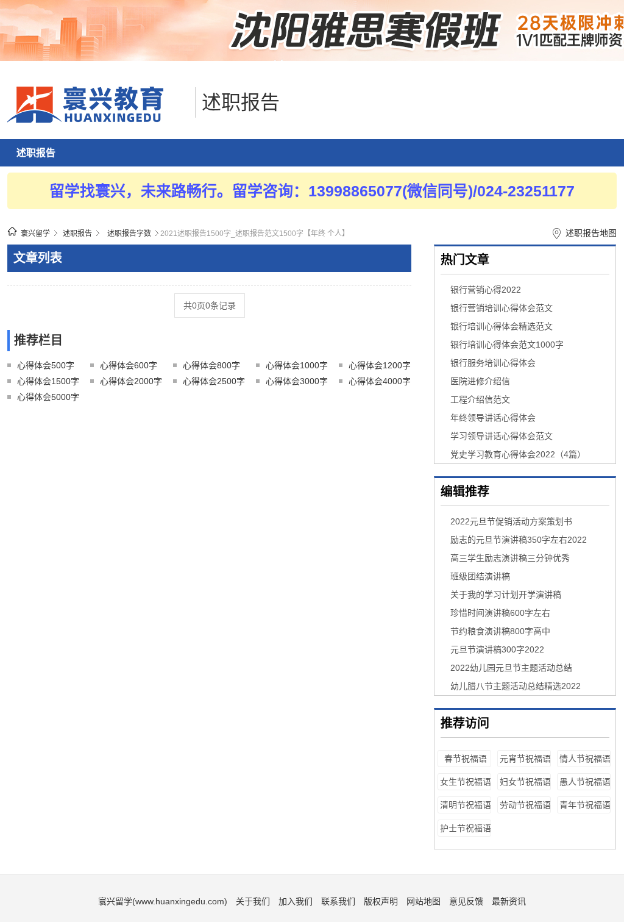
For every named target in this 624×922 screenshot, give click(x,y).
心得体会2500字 (214, 381)
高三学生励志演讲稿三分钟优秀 (510, 558)
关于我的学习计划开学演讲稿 (505, 594)
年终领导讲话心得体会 (493, 418)
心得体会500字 (45, 365)
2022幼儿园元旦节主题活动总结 (511, 668)
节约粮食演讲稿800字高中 (500, 631)
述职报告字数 (129, 233)
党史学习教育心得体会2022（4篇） (518, 454)
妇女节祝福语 (525, 782)
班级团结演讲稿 (480, 576)
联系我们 (338, 901)
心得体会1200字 (380, 365)
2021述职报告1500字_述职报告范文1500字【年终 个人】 (254, 233)
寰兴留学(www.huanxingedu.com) (162, 901)
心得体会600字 (128, 365)
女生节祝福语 (465, 782)
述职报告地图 (591, 233)
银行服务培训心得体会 (493, 363)
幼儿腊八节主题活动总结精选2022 (515, 686)
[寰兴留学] (98, 120)
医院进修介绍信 (480, 381)
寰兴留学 (35, 233)
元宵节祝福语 (525, 758)
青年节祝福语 (585, 805)
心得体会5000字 (48, 397)
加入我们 (295, 901)
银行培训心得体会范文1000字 (507, 344)
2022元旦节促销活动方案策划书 (511, 521)
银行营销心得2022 (485, 290)
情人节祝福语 (585, 758)
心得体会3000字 (297, 381)
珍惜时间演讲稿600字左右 (500, 613)
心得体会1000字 (297, 365)
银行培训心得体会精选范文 (501, 326)
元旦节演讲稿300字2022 (497, 649)
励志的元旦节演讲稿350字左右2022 (518, 540)
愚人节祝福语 (585, 782)
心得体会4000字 (380, 381)
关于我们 (253, 901)
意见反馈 (466, 901)
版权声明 (381, 901)
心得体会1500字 (48, 381)
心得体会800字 (211, 365)
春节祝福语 (465, 758)
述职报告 (241, 102)
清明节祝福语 (465, 805)
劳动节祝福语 (525, 805)
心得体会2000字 (131, 381)
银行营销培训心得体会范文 (501, 308)
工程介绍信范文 (480, 399)
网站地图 (423, 901)
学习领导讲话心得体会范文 (501, 436)
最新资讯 (509, 901)
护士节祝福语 (465, 828)
